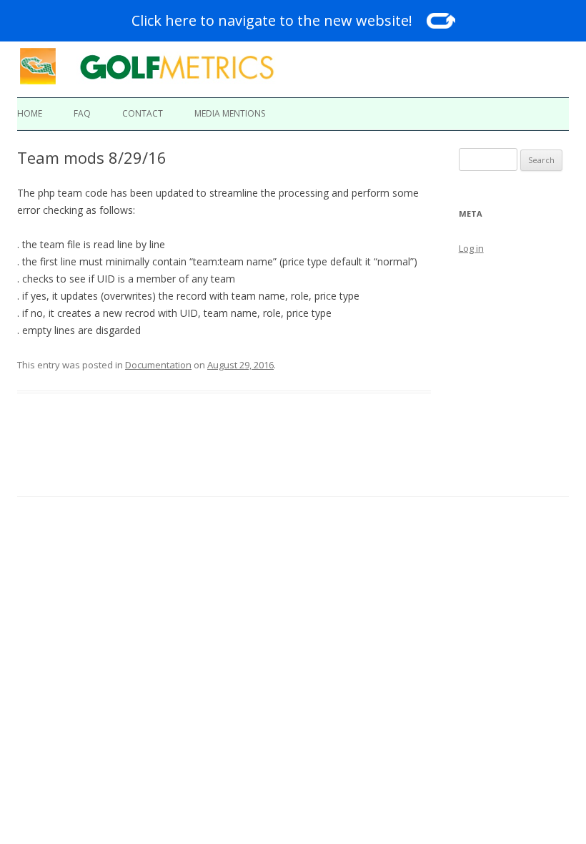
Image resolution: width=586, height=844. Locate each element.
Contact (142, 113)
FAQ (82, 113)
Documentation (158, 364)
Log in (471, 248)
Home (29, 113)
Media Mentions (229, 113)
